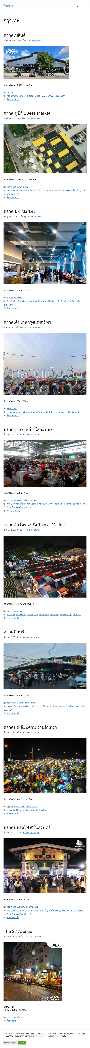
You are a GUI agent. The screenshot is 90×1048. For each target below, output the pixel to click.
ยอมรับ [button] (22, 1043)
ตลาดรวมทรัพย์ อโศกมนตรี (28, 429)
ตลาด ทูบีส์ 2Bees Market (28, 113)
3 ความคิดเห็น (13, 618)
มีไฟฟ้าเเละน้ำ (65, 190)
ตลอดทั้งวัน (21, 504)
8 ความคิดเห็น (13, 917)
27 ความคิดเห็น (14, 511)
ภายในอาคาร (31, 301)
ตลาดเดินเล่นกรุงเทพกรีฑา (27, 322)
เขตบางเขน (19, 806)
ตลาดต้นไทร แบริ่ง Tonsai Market (34, 524)
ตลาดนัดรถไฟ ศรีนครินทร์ (27, 827)
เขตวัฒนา (18, 298)
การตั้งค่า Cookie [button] (10, 1043)
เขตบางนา (19, 611)
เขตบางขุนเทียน (21, 187)
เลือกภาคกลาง (30, 500)
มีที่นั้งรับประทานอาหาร (48, 190)
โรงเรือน (40, 96)
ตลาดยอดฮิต (32, 504)
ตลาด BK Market (19, 211)
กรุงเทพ (10, 92)
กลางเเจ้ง (11, 190)
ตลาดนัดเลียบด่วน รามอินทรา (30, 727)
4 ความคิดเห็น (13, 713)
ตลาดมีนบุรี (14, 631)
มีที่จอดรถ (31, 96)
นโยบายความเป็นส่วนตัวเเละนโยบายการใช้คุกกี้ (33, 1036)
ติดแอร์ (21, 301)
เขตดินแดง (19, 1017)
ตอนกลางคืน (12, 96)
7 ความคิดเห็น (13, 814)
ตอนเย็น (22, 96)
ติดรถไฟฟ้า (12, 301)
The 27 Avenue (18, 931)
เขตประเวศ (19, 907)
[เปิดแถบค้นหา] (77, 5)
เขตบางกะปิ (12, 408)
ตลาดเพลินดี (15, 35)
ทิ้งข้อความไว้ (13, 99)
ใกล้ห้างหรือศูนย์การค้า (55, 96)
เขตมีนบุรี (18, 703)
